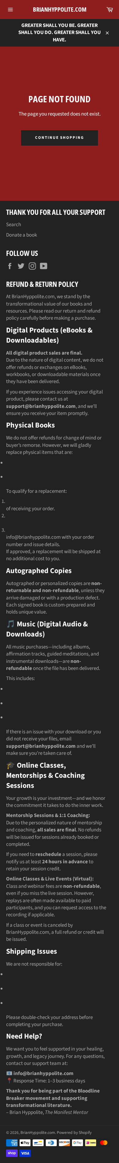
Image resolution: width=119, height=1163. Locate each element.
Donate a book (21, 235)
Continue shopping (59, 137)
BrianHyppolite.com (59, 9)
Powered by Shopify (74, 1132)
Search (13, 224)
